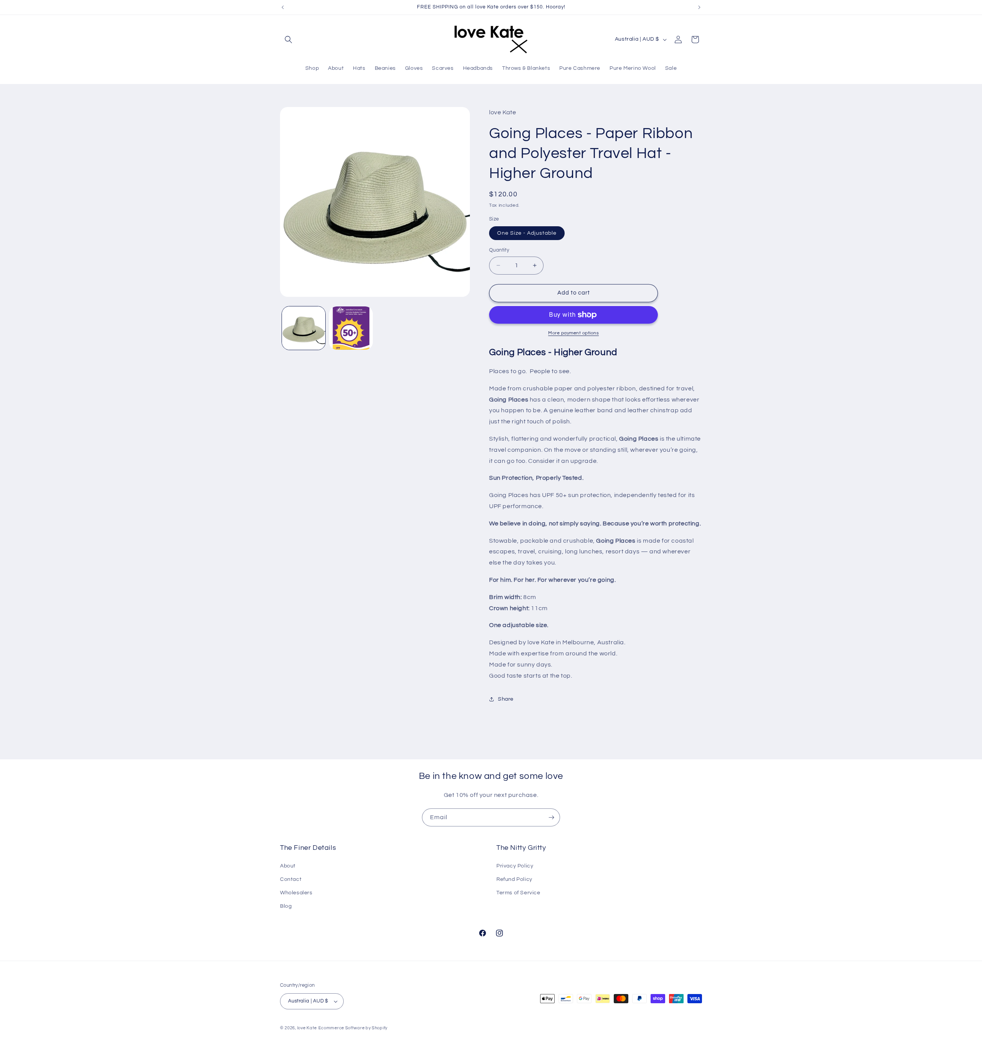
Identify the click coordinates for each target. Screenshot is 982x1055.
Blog (286, 906)
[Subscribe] (551, 817)
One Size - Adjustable (527, 233)
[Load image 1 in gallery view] (303, 328)
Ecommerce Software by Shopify (352, 1028)
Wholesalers (296, 892)
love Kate (307, 1028)
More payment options (573, 333)
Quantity (499, 250)
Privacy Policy (514, 866)
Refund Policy (514, 879)
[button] (288, 39)
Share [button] (506, 699)
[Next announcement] (699, 7)
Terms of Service (518, 892)
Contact (291, 879)
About (288, 866)
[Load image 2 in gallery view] (350, 328)
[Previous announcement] (282, 7)
